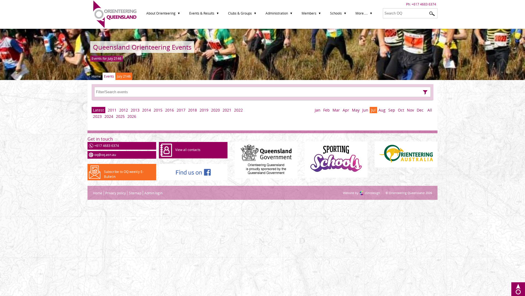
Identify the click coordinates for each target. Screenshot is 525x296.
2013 (135, 110)
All (429, 110)
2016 (169, 110)
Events (109, 76)
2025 (120, 116)
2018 (192, 110)
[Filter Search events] (425, 92)
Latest (98, 110)
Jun (365, 110)
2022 (238, 110)
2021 (227, 110)
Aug (382, 110)
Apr (346, 110)
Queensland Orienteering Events (142, 47)
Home (96, 76)
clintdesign (367, 193)
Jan (317, 110)
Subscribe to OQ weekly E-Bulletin (124, 174)
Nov (410, 110)
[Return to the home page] (115, 26)
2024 (108, 116)
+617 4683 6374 (424, 4)
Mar (336, 110)
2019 (204, 110)
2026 (131, 116)
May (356, 110)
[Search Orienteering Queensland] (432, 13)
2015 (158, 110)
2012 (123, 110)
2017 (181, 110)
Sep (391, 110)
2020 (215, 110)
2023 (97, 116)
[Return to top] (518, 289)
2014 (146, 110)
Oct (401, 110)
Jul (373, 110)
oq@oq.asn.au (105, 154)
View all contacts (187, 149)
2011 (112, 110)
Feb (326, 110)
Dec (420, 110)
